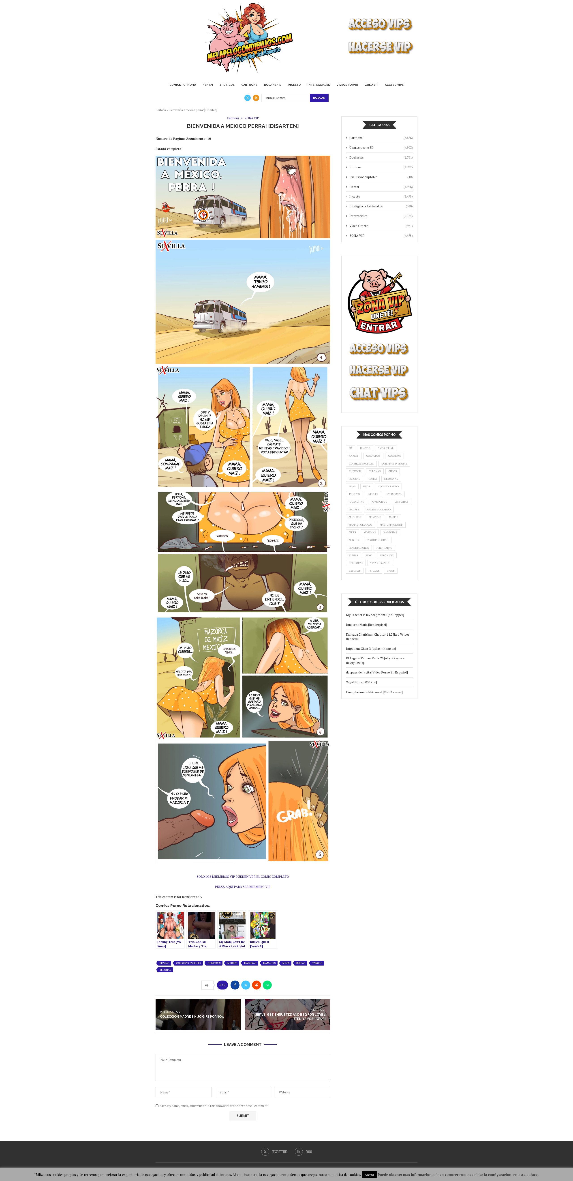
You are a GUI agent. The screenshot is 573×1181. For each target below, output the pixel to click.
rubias (301, 963)
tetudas (373, 570)
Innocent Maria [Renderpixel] (366, 624)
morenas (370, 532)
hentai (372, 478)
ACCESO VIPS (394, 84)
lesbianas (401, 501)
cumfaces (214, 963)
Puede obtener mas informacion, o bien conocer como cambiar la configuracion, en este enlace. (458, 1174)
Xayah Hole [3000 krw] (361, 682)
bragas (164, 963)
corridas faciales (188, 963)
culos (392, 471)
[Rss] (256, 98)
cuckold (355, 471)
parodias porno (378, 540)
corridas (394, 455)
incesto (354, 494)
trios (391, 570)
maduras (250, 963)
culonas (375, 471)
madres (232, 963)
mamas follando (360, 524)
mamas (393, 517)
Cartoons (249, 84)
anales (354, 455)
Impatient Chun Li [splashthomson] (371, 648)
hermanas (391, 478)
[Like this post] (223, 985)
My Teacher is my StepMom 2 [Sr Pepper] (375, 615)
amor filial (385, 448)
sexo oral (356, 563)
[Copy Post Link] (278, 985)
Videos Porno (347, 84)
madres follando (379, 509)
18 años (365, 448)
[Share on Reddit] (256, 985)
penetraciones (359, 547)
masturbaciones (391, 524)
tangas (317, 963)
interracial (394, 494)
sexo (369, 555)
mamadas (269, 963)
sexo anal (387, 555)
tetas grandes (380, 563)
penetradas (384, 547)
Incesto (294, 84)
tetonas (165, 969)
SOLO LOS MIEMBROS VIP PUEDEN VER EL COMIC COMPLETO (243, 876)
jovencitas (356, 501)
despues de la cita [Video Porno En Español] (377, 672)
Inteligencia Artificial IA (381, 206)
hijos (366, 486)
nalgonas (390, 532)
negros (354, 540)
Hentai (208, 84)
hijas (352, 486)
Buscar (319, 97)
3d (350, 448)
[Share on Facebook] (235, 985)
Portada (161, 110)
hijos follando (388, 486)
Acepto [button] (369, 1175)
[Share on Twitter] (245, 985)
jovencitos (379, 501)
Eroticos (227, 84)
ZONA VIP (371, 84)
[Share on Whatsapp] (267, 985)
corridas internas (394, 463)
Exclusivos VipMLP (381, 177)
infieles (373, 494)
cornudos (373, 455)
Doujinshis (272, 84)
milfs (286, 963)
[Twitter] (247, 98)
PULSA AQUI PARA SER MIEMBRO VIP (243, 886)
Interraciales (319, 84)
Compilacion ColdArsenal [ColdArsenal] (374, 692)
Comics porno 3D (182, 84)
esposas (354, 478)
